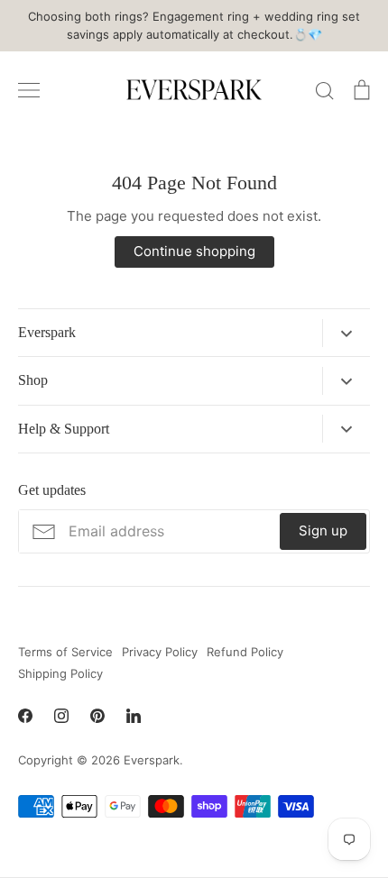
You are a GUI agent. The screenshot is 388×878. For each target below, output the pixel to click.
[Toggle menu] (29, 90)
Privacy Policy (160, 652)
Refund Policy (245, 652)
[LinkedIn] (133, 716)
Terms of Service (65, 652)
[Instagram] (61, 716)
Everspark (152, 760)
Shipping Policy (60, 673)
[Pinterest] (97, 716)
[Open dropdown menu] (346, 333)
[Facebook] (25, 716)
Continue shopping (194, 251)
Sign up (323, 530)
